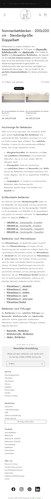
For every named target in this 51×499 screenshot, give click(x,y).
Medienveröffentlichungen (14, 476)
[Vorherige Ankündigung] (4, 3)
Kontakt (7, 393)
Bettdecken (9, 447)
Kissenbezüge (10, 444)
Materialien (9, 473)
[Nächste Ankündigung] (46, 3)
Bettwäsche (9, 435)
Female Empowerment (13, 467)
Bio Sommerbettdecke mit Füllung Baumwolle (13, 112)
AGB (6, 412)
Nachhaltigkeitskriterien (14, 470)
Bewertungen (10, 390)
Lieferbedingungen (12, 409)
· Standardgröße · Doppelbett (25, 229)
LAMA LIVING (18, 498)
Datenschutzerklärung (13, 415)
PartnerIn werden (11, 396)
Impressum (9, 406)
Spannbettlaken (10, 432)
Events (7, 479)
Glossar (8, 384)
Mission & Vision (11, 464)
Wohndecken (10, 450)
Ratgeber (8, 387)
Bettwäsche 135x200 (12, 438)
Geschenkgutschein (12, 375)
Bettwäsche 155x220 (12, 441)
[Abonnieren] (41, 364)
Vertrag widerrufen (25, 421)
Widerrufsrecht (10, 418)
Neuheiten (8, 378)
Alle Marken (9, 381)
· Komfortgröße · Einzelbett (24, 225)
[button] (4, 14)
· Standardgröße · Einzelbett (24, 222)
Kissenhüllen (9, 453)
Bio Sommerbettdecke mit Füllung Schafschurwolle (37, 112)
